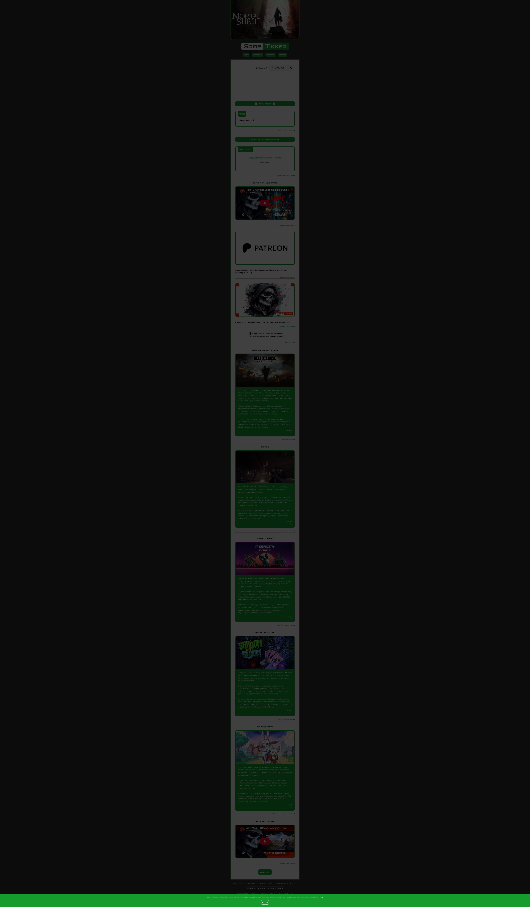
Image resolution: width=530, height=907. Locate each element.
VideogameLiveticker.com (246, 893)
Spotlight (257, 54)
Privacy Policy (318, 897)
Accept (265, 902)
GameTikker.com (282, 883)
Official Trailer (265, 821)
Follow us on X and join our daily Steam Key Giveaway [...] (262, 322)
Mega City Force (272, 578)
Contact (282, 54)
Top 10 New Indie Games (265, 183)
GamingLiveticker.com (285, 893)
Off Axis (251, 486)
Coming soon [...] (246, 121)
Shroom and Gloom (283, 672)
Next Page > (265, 872)
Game (265, 46)
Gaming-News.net (266, 893)
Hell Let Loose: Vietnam (274, 390)
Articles (270, 54)
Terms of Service (265, 883)
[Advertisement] (265, 86)
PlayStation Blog (265, 167)
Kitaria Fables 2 (264, 767)
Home (246, 54)
